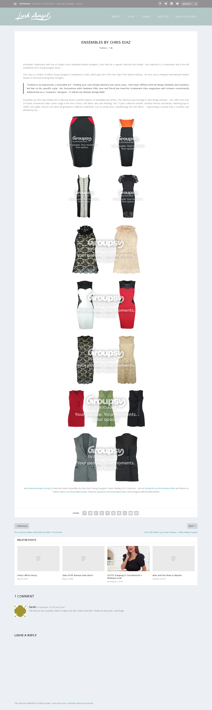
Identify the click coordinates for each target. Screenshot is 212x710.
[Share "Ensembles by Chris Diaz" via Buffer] (119, 513)
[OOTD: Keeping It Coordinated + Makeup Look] (128, 558)
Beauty (116, 16)
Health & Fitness (186, 16)
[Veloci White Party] (38, 558)
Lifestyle (162, 16)
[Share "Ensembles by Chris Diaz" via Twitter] (90, 513)
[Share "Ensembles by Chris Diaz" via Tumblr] (102, 513)
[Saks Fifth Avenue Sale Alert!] (83, 558)
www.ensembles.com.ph (39, 488)
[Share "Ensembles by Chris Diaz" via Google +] (96, 513)
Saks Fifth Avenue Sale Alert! (77, 575)
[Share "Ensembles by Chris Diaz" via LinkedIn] (113, 513)
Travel (146, 16)
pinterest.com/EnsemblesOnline (112, 491)
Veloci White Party (27, 575)
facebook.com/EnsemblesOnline (160, 488)
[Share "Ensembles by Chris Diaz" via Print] (136, 513)
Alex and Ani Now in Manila (167, 575)
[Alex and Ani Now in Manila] (174, 558)
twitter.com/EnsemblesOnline (73, 491)
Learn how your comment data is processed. (72, 703)
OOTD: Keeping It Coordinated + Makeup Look (124, 576)
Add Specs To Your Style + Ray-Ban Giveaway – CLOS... (57, 3)
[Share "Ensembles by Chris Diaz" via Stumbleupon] (125, 513)
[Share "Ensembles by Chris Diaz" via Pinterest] (107, 513)
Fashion (103, 48)
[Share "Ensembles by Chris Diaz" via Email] (131, 513)
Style (131, 16)
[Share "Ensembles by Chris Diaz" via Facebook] (84, 513)
